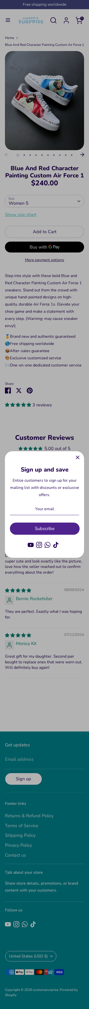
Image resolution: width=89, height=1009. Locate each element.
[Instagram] (39, 545)
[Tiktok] (56, 545)
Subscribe (45, 529)
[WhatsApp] (47, 545)
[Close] (77, 457)
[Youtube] (31, 545)
